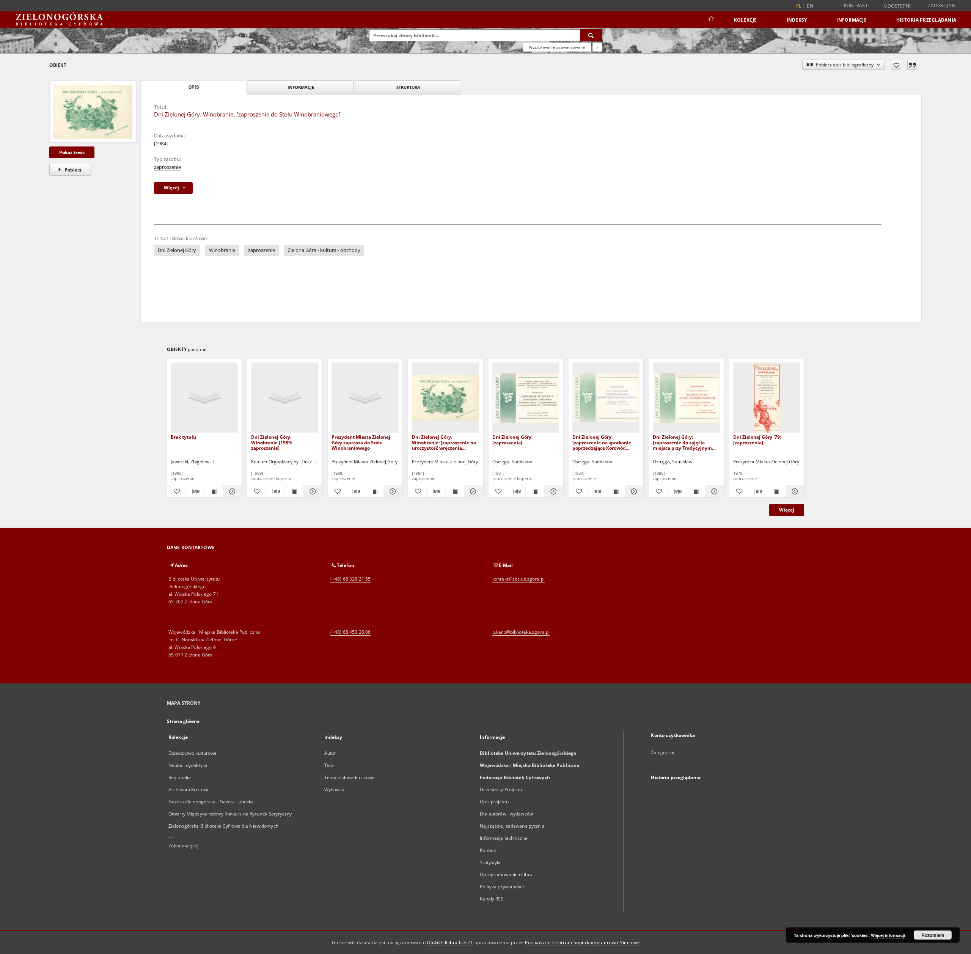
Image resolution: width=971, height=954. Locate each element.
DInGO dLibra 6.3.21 (450, 942)
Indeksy (797, 20)
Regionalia (179, 777)
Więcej (786, 510)
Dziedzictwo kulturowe (192, 753)
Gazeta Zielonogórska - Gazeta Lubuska (211, 801)
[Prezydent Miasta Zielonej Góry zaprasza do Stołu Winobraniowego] (365, 398)
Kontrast (856, 5)
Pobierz (72, 170)
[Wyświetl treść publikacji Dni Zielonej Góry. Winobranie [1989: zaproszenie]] (294, 491)
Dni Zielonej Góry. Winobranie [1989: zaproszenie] (271, 442)
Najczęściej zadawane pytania (512, 826)
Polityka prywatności (501, 886)
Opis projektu (494, 801)
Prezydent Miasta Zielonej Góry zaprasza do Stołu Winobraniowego (361, 442)
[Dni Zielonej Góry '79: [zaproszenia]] (767, 398)
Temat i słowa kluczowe (349, 777)
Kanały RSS (491, 899)
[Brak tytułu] (204, 398)
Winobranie (222, 250)
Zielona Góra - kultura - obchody (324, 250)
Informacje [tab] (301, 87)
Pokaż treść (72, 152)
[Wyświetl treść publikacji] (213, 491)
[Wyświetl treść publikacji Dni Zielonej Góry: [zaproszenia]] (535, 491)
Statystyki (490, 862)
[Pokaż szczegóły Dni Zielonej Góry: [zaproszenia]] (553, 491)
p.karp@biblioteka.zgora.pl (521, 632)
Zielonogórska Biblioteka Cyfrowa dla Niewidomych (223, 826)
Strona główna (183, 721)
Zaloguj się (942, 5)
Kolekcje (745, 20)
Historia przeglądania (926, 20)
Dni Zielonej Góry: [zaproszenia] (512, 440)
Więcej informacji (888, 935)
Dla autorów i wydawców (506, 814)
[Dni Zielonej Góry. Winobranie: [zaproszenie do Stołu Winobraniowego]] (92, 111)
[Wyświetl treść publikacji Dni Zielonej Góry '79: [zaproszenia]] (776, 491)
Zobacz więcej (183, 845)
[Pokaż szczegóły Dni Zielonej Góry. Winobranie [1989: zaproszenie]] (311, 491)
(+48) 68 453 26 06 (350, 632)
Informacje (851, 20)
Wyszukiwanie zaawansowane (557, 47)
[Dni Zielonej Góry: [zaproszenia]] (526, 398)
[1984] (161, 143)
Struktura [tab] (408, 87)
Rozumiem (932, 935)
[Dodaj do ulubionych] (896, 65)
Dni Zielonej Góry (177, 250)
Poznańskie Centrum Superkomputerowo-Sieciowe (582, 942)
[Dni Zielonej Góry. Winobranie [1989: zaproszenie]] (284, 398)
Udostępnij (898, 6)
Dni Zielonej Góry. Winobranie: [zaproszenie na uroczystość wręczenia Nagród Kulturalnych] (444, 442)
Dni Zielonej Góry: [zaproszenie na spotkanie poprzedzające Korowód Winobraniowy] (601, 442)
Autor (330, 753)
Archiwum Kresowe (189, 789)
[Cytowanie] (912, 65)
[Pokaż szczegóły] (231, 491)
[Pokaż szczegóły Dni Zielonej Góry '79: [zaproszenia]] (794, 491)
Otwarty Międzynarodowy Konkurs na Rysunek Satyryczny (230, 814)
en (810, 5)
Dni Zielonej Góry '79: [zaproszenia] (757, 440)
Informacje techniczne (504, 838)
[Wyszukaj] (591, 35)
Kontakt (488, 850)
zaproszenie (167, 167)
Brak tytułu (183, 437)
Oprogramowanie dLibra (506, 874)
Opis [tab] (194, 87)
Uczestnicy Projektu (501, 789)
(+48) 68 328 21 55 (350, 579)
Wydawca (334, 789)
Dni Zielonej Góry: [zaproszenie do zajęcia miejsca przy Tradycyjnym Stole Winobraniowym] (682, 442)
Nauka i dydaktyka (187, 765)
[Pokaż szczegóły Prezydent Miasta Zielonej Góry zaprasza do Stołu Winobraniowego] (392, 491)
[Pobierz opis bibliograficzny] (194, 491)
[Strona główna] (710, 19)
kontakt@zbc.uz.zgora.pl (518, 579)
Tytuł (329, 765)
